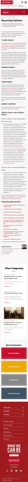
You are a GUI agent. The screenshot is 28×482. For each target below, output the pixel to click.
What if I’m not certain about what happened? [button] (12, 235)
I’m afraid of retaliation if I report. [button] (12, 239)
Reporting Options (12, 17)
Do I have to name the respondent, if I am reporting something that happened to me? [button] (14, 222)
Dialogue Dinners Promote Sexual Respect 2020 (13, 277)
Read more (7, 286)
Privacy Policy (4, 478)
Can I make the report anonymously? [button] (13, 209)
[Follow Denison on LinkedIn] (21, 471)
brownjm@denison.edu (8, 251)
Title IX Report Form (6, 44)
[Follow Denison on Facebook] (11, 471)
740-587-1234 (11, 89)
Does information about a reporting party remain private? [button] (14, 205)
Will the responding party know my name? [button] (14, 218)
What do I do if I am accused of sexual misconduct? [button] (13, 225)
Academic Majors (14, 353)
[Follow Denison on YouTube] (16, 471)
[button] (22, 2)
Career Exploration (14, 393)
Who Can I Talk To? (12, 108)
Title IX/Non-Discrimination (7, 480)
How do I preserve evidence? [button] (11, 229)
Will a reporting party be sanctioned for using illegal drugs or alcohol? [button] (14, 232)
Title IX (6, 17)
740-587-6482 (13, 88)
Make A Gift (14, 455)
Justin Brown (6, 247)
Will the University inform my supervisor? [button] (14, 215)
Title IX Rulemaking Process (13, 293)
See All (13, 271)
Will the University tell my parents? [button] (12, 212)
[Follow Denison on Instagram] (7, 471)
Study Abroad (14, 380)
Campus (2, 17)
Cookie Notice (10, 478)
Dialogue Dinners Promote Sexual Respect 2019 (13, 323)
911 (3, 91)
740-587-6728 (6, 253)
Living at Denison (14, 366)
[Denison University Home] (14, 462)
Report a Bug (17, 478)
